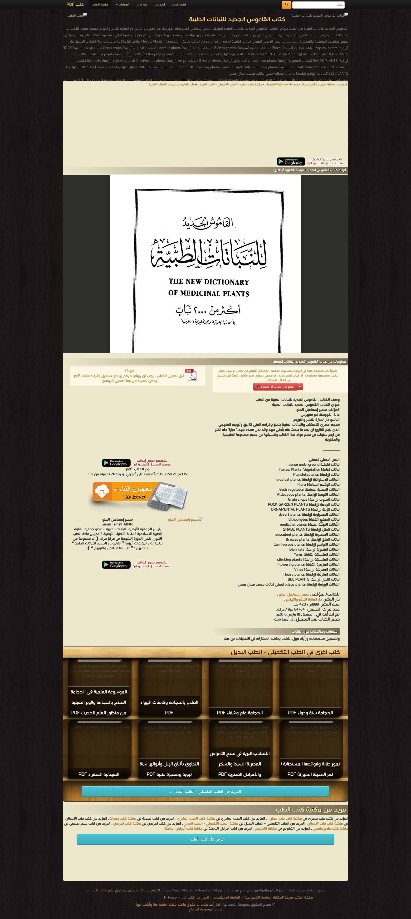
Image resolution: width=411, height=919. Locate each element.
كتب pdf (188, 897)
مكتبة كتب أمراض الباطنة (183, 828)
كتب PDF (75, 5)
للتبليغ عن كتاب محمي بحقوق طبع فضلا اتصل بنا (122, 890)
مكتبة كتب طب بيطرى (285, 818)
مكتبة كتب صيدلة (123, 818)
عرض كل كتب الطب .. (205, 839)
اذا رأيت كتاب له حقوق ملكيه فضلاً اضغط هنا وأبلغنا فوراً (178, 904)
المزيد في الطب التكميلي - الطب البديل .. (205, 791)
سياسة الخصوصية (258, 897)
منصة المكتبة (283, 897)
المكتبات (123, 4)
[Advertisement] (205, 124)
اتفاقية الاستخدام (226, 897)
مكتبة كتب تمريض (127, 823)
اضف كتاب (179, 4)
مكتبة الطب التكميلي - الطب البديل (211, 823)
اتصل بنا (202, 897)
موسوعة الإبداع (201, 909)
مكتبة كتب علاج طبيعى (330, 828)
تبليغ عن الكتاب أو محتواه (277, 387)
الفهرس (160, 4)
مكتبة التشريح (266, 828)
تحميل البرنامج (113, 381)
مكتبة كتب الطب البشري (196, 818)
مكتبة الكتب (100, 4)
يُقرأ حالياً (142, 4)
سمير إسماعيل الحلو (294, 594)
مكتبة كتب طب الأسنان (325, 823)
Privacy (170, 897)
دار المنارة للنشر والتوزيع (303, 599)
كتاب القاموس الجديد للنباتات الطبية (172, 84)
